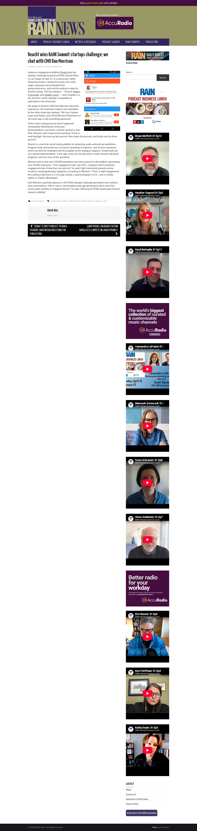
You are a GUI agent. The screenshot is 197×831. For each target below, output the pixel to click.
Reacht (64, 72)
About (34, 42)
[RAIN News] (98, 20)
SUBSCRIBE (132, 63)
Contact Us (131, 794)
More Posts (53, 216)
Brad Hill (57, 66)
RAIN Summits (133, 42)
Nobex (76, 91)
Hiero (154, 827)
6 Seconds (33, 95)
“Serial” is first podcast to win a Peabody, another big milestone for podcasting (48, 230)
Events (35, 201)
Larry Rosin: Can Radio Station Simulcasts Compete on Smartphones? (98, 228)
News (41, 201)
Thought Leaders (111, 42)
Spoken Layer (51, 95)
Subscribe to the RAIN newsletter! (142, 813)
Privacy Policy (132, 804)
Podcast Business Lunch (56, 42)
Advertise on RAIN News (137, 799)
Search (129, 72)
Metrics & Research (85, 42)
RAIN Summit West (77, 201)
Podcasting (152, 42)
